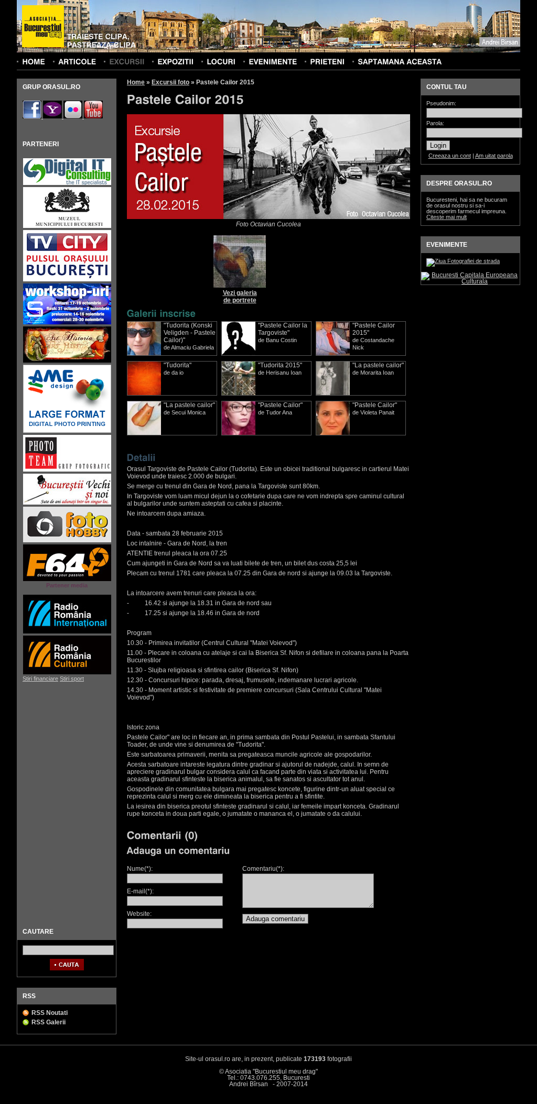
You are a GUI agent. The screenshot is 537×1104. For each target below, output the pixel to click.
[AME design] (67, 431)
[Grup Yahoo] (53, 116)
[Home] (33, 61)
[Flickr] (73, 116)
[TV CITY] (67, 280)
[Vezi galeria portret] (239, 285)
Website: (139, 913)
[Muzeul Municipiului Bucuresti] (67, 226)
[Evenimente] (273, 61)
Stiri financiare (40, 678)
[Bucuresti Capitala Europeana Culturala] (470, 281)
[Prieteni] (327, 61)
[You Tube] (93, 116)
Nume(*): (140, 868)
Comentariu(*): (263, 868)
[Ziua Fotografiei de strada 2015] (463, 261)
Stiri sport (72, 678)
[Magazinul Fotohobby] (67, 541)
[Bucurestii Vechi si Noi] (67, 503)
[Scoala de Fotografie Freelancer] (67, 323)
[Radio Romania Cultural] (67, 673)
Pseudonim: (441, 103)
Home (136, 82)
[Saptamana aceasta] (400, 61)
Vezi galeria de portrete (240, 296)
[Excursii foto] (126, 61)
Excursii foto (170, 82)
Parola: (435, 123)
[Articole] (77, 61)
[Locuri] (221, 61)
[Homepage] (43, 26)
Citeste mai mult (446, 217)
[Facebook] (33, 116)
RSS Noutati (49, 1013)
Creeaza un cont (449, 155)
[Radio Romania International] (67, 632)
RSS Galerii (48, 1022)
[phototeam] (67, 470)
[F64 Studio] (67, 579)
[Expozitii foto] (175, 61)
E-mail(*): (140, 891)
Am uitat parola (494, 155)
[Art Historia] (67, 361)
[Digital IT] (67, 183)
